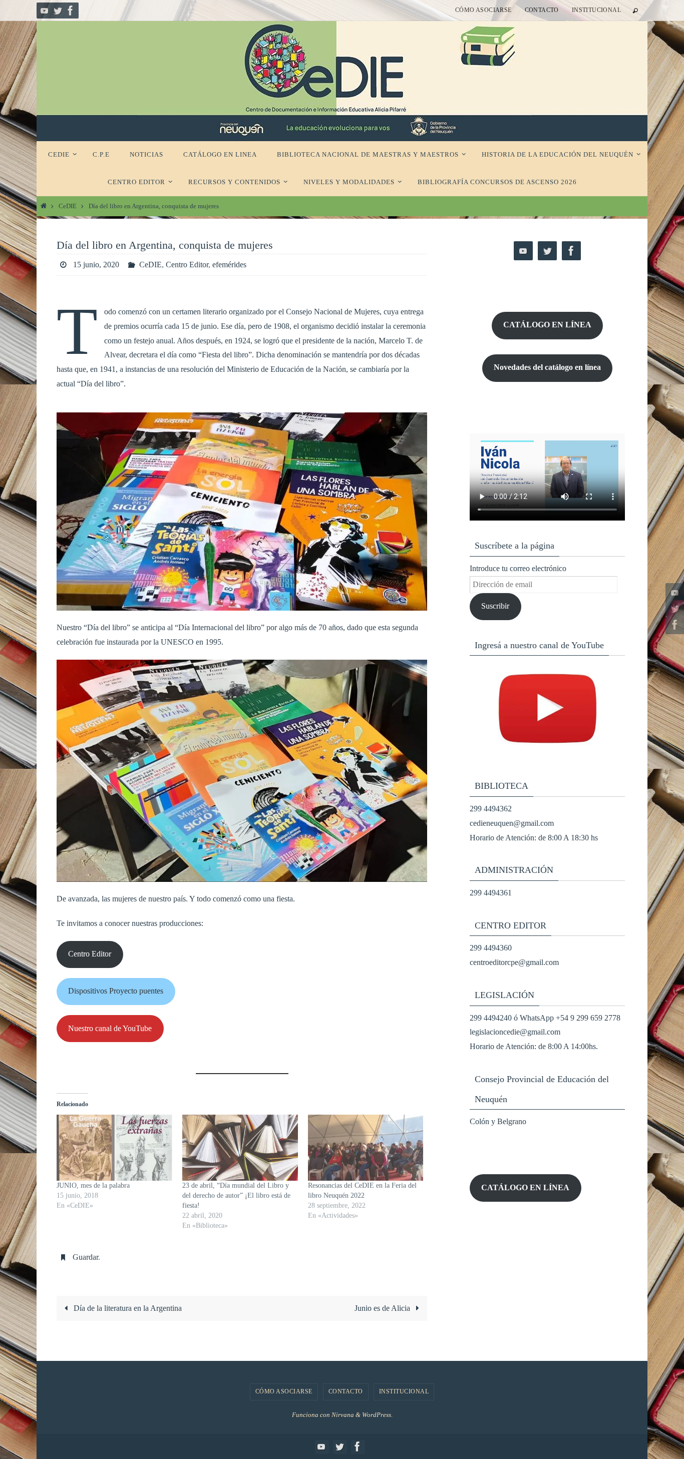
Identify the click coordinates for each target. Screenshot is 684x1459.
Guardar (85, 1257)
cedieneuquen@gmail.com (512, 823)
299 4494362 (491, 808)
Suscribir (495, 606)
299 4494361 (491, 892)
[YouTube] (45, 11)
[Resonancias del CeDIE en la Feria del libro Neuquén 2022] (366, 1148)
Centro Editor (187, 264)
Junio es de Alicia (383, 1308)
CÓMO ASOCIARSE (483, 10)
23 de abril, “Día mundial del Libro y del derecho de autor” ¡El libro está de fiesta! (236, 1195)
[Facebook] (71, 11)
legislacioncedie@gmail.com (515, 1032)
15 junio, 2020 (96, 264)
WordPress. (377, 1414)
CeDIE (68, 206)
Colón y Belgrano (498, 1121)
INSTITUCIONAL (596, 10)
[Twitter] (58, 11)
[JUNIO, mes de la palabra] (114, 1148)
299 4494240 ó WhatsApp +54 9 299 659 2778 (545, 1018)
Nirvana (342, 1414)
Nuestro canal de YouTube (110, 1028)
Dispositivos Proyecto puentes (115, 991)
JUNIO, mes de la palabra (93, 1185)
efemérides (229, 264)
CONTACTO (542, 10)
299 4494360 (491, 947)
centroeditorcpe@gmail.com (514, 962)
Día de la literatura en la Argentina (127, 1308)
